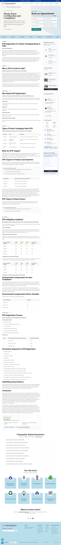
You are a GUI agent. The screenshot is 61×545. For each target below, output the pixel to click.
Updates (37, 3)
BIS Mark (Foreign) (40, 530)
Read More (49, 69)
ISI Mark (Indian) (40, 528)
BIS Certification (40, 527)
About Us (47, 527)
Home (24, 3)
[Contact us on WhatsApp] (28, 518)
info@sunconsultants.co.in (24, 512)
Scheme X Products (54, 533)
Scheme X (39, 533)
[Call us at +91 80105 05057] (56, 1)
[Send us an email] (5, 542)
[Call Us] (2, 542)
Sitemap (47, 531)
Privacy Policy (46, 542)
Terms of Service (56, 542)
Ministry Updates (54, 530)
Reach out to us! (39, 436)
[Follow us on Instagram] (7, 542)
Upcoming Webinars (54, 531)
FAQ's (46, 530)
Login (57, 3)
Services (31, 3)
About (27, 3)
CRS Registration (40, 531)
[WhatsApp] (2, 539)
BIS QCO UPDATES (54, 528)
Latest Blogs (53, 527)
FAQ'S (47, 3)
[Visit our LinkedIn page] (32, 518)
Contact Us (51, 3)
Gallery (42, 3)
